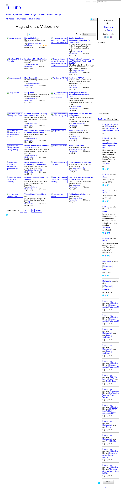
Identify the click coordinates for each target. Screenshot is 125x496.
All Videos (10, 19)
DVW (74, 85)
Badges (85, 493)
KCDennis (105, 124)
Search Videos (29, 34)
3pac (74, 168)
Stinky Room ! (29, 93)
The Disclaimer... (112, 381)
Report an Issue (97, 493)
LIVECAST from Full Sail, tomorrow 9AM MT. (109, 411)
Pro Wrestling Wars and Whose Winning (110, 395)
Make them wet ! (30, 78)
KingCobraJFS (77, 52)
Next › (38, 211)
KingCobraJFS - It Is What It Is (35, 59)
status (104, 177)
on (84, 149)
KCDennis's (109, 126)
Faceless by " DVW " (76, 78)
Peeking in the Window (77, 194)
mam (104, 270)
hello (78, 136)
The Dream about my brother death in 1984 (110, 471)
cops (74, 185)
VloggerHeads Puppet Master (35, 194)
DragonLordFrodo (78, 71)
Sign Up (87, 2)
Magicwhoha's (107, 333)
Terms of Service (113, 493)
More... (108, 481)
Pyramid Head (107, 301)
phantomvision (77, 149)
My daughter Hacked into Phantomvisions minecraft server (79, 95)
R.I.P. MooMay (111, 441)
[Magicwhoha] (10, 30)
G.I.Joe (108, 427)
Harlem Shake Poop (31, 38)
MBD (35, 123)
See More (106, 163)
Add (94, 19)
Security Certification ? (107, 336)
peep (74, 198)
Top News (102, 119)
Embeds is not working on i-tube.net (109, 455)
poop (30, 44)
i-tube (74, 136)
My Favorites (34, 19)
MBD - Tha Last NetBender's (109, 378)
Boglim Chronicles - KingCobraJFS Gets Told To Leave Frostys (79, 40)
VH (29, 202)
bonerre (105, 290)
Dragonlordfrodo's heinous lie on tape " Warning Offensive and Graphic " (81, 61)
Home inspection (104, 487)
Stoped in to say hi (76, 130)
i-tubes (30, 123)
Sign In (94, 2)
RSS (7, 215)
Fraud (104, 212)
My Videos (21, 19)
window (79, 198)
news (78, 185)
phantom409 (38, 170)
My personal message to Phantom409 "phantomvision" (35, 163)
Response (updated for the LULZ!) (110, 306)
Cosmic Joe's (114, 391)
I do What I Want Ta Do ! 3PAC (80, 162)
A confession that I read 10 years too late (110, 129)
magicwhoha (36, 44)
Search (123, 1)
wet (29, 84)
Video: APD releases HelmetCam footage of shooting (81, 178)
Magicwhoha (28, 46)
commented (114, 124)
